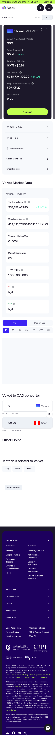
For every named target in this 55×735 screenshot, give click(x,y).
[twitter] (25, 733)
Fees (8, 572)
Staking (9, 550)
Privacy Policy (12, 632)
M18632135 (17, 658)
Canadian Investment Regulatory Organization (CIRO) (28, 675)
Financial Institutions (33, 570)
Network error (13, 487)
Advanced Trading (10, 560)
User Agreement (14, 628)
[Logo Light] (9, 8)
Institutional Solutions (33, 556)
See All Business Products (35, 577)
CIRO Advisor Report (39, 632)
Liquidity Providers (32, 563)
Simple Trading (13, 554)
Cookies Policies (37, 628)
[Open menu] (49, 7)
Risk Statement (13, 636)
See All (32, 636)
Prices (4, 17)
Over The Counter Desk (12, 567)
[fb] (13, 733)
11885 (34, 658)
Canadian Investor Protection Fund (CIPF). (32, 677)
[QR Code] (40, 7)
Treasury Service (36, 550)
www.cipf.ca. (11, 710)
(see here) (19, 686)
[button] (48, 728)
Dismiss (48, 1)
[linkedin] (19, 733)
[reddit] (7, 733)
